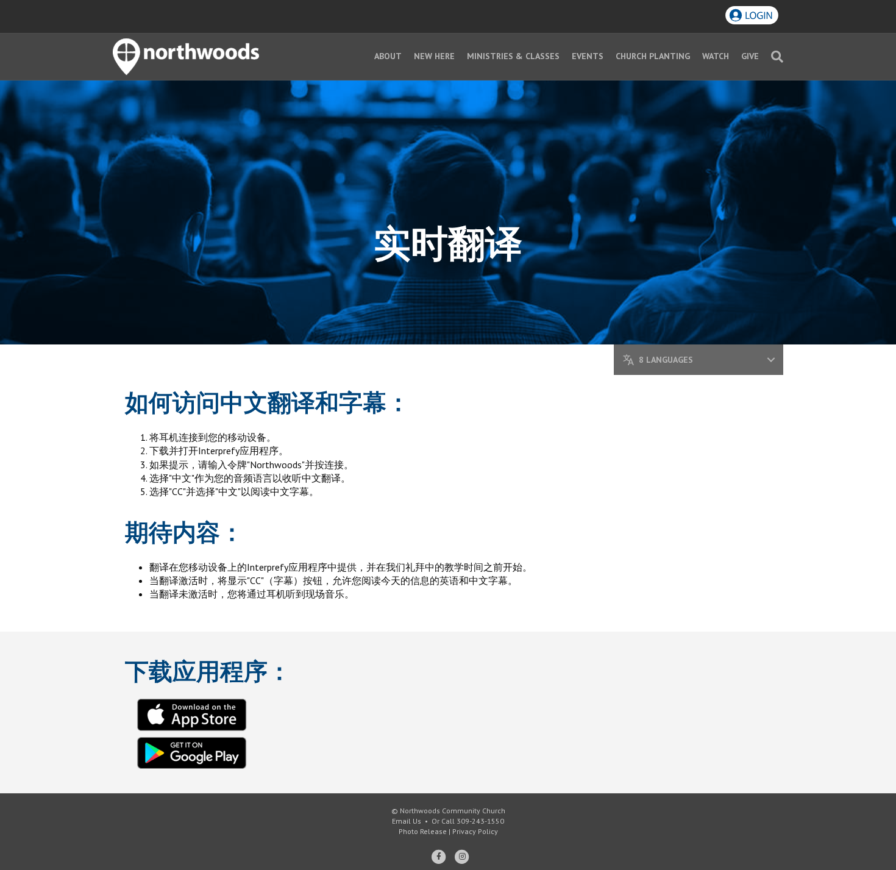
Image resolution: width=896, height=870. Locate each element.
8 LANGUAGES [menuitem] (690, 359)
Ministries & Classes (513, 56)
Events (587, 56)
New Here (434, 56)
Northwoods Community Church (452, 810)
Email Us (406, 820)
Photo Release (423, 831)
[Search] (774, 57)
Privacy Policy (475, 831)
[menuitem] (771, 359)
